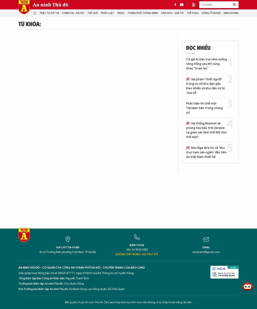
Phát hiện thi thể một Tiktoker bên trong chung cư (204, 108)
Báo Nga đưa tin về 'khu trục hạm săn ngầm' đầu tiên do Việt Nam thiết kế (206, 152)
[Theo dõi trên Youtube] (181, 4)
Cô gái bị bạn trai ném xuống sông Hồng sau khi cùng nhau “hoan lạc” (206, 64)
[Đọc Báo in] (195, 5)
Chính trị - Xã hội (73, 13)
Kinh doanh (231, 13)
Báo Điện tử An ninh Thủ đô (24, 7)
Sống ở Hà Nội (211, 13)
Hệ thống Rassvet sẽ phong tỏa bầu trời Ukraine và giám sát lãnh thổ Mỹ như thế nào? (206, 130)
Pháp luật (107, 13)
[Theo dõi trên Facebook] (176, 4)
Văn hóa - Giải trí (172, 13)
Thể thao (193, 13)
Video (121, 13)
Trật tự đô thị (49, 13)
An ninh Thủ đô (50, 4)
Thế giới (92, 13)
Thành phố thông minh (143, 13)
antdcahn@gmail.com (206, 252)
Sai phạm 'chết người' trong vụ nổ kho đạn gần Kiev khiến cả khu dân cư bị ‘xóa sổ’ (205, 86)
